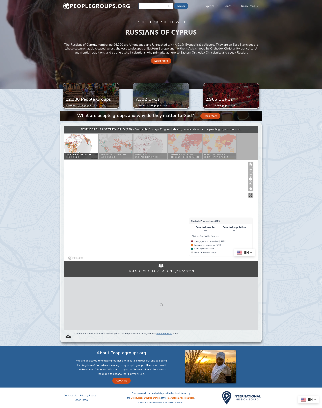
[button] (216, 6)
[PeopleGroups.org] (96, 6)
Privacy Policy (88, 395)
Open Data (81, 400)
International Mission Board (180, 397)
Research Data (164, 333)
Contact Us (70, 395)
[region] (161, 193)
